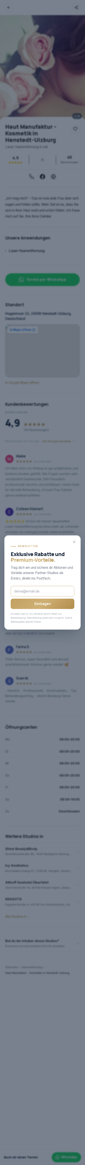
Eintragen (42, 604)
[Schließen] (74, 542)
